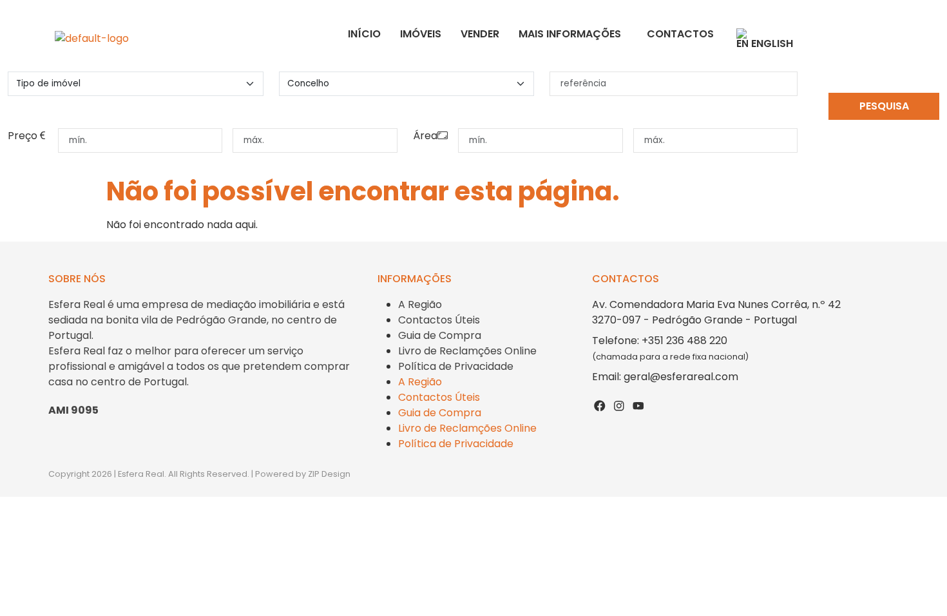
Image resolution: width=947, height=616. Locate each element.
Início (364, 33)
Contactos (680, 33)
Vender (480, 33)
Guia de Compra (439, 335)
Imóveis (420, 33)
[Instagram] (619, 406)
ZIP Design (329, 473)
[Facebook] (600, 406)
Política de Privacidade (455, 366)
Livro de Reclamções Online (467, 350)
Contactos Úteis (439, 320)
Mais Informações (570, 33)
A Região (420, 304)
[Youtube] (638, 406)
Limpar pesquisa (884, 131)
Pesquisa (884, 106)
